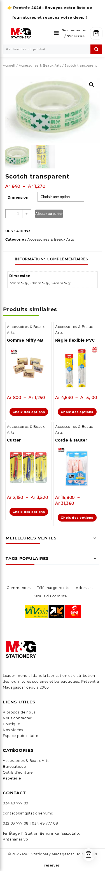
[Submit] (96, 49)
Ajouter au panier (49, 214)
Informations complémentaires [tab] (51, 259)
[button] (92, 85)
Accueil (9, 65)
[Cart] (96, 33)
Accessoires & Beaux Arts (40, 65)
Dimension (18, 197)
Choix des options (29, 412)
